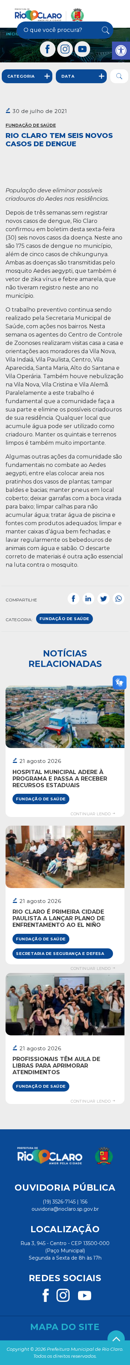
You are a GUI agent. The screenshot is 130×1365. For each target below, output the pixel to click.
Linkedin (88, 599)
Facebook (73, 599)
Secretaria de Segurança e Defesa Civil (60, 955)
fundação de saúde (64, 618)
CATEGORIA (21, 76)
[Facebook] (48, 49)
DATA (67, 76)
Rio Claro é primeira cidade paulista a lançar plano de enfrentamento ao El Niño (58, 918)
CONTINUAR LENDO (91, 813)
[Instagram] (65, 49)
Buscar (105, 30)
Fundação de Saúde (31, 125)
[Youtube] (82, 49)
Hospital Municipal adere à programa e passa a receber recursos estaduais (59, 779)
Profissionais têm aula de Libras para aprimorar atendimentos (56, 1066)
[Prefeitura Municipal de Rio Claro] (49, 14)
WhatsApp (118, 599)
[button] (121, 51)
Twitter (103, 599)
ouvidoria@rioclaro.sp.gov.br (65, 1209)
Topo (116, 1339)
